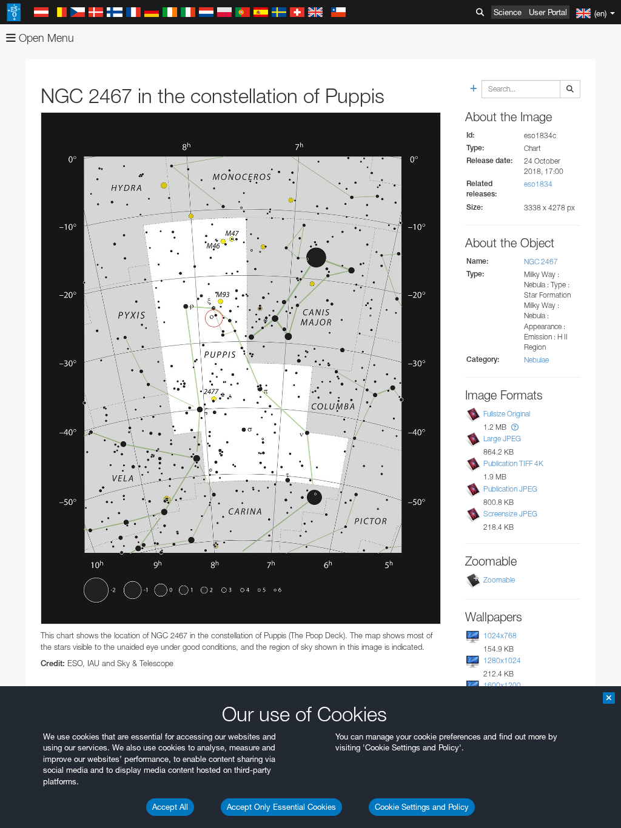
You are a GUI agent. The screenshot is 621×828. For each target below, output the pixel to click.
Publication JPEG (510, 488)
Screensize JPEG (510, 513)
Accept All (170, 807)
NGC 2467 (541, 261)
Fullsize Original (506, 413)
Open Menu (45, 38)
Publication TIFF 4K (513, 463)
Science (508, 12)
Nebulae (536, 359)
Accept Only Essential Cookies (281, 807)
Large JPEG (502, 438)
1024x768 (500, 635)
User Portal (548, 12)
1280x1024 (502, 660)
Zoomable (499, 579)
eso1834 (538, 184)
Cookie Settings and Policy (422, 807)
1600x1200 (502, 685)
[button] (515, 427)
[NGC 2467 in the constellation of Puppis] (240, 368)
